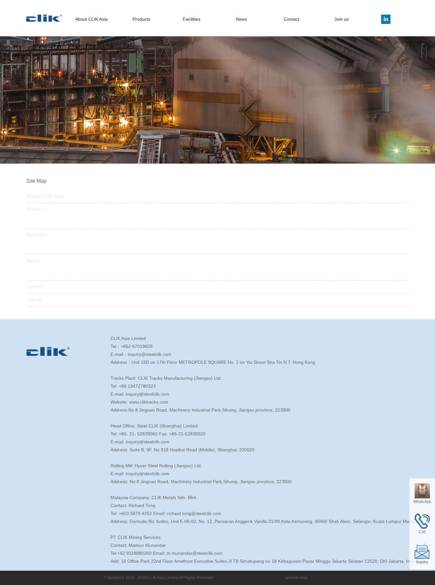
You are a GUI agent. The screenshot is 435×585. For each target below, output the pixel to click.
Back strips (201, 222)
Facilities (191, 19)
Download (73, 247)
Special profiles (133, 222)
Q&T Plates (331, 222)
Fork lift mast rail (235, 222)
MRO (308, 222)
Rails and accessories (89, 222)
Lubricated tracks (43, 222)
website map (297, 577)
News (241, 19)
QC (53, 247)
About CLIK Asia (91, 19)
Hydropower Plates (277, 222)
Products (141, 19)
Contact (291, 19)
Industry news (78, 273)
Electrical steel (169, 222)
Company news (42, 273)
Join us (341, 19)
